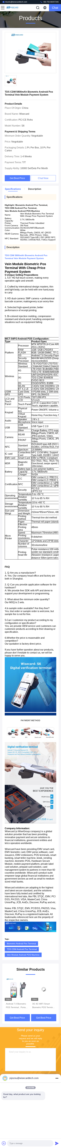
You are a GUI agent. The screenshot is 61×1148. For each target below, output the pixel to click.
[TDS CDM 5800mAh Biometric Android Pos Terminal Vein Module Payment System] (30, 52)
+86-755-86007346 (50, 2)
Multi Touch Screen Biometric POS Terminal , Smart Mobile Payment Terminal (43, 1006)
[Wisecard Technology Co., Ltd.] (12, 7)
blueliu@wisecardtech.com (16, 2)
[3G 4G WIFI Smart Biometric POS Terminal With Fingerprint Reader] (17, 989)
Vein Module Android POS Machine (23, 955)
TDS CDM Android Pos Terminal (22, 949)
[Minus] (57, 1078)
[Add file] (4, 1143)
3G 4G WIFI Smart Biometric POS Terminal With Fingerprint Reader (17, 1006)
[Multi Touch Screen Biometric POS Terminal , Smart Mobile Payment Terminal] (43, 989)
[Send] (56, 1143)
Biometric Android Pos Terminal (21, 943)
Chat (55, 7)
